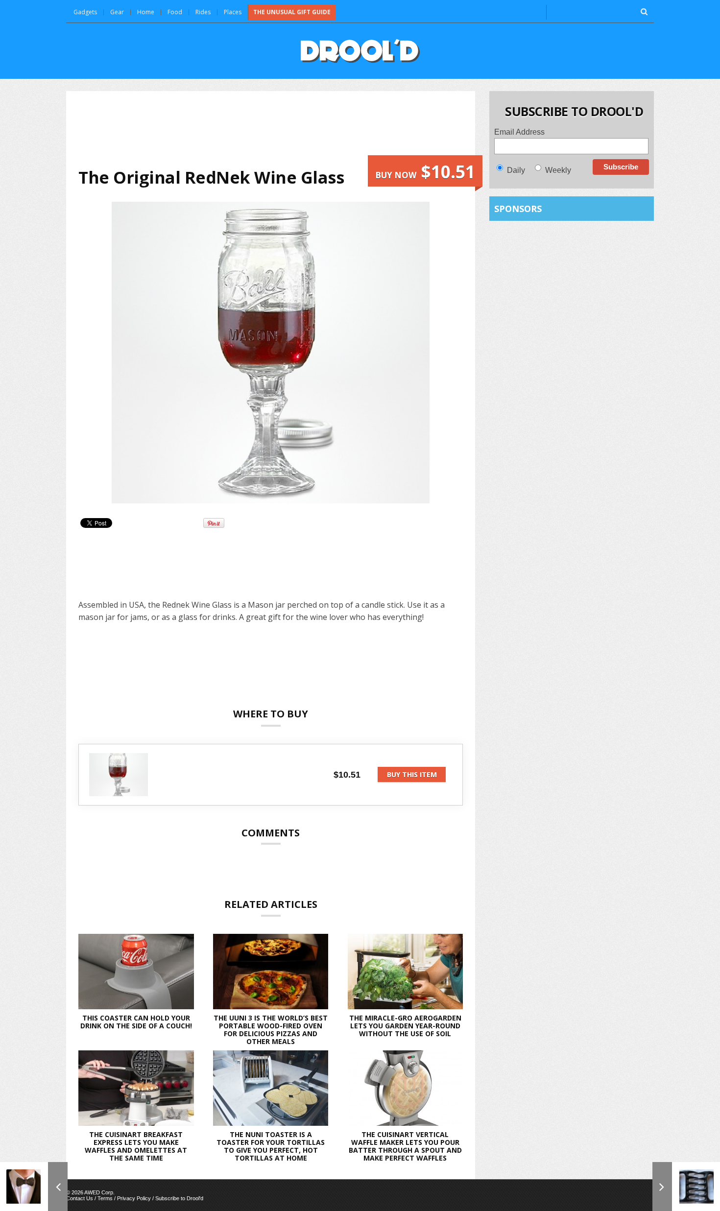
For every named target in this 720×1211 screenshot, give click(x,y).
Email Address (519, 132)
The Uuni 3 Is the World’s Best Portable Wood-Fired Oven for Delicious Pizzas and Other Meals (271, 1029)
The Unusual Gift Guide (292, 12)
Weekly (558, 170)
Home (145, 12)
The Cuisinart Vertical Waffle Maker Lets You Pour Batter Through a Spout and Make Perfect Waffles (405, 1146)
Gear (117, 12)
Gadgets (85, 12)
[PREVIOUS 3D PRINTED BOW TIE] (34, 1186)
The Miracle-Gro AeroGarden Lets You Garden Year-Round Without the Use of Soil (405, 1025)
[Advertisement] (271, 129)
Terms (105, 1198)
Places (232, 12)
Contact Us (79, 1198)
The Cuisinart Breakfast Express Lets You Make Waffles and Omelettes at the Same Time (136, 1146)
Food (175, 12)
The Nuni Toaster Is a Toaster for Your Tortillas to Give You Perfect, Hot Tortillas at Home (270, 1146)
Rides (203, 12)
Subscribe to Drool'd (179, 1198)
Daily (516, 170)
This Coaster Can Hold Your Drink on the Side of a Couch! (136, 1021)
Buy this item (412, 774)
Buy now (425, 171)
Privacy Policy (134, 1198)
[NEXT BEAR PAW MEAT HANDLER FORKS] (686, 1186)
